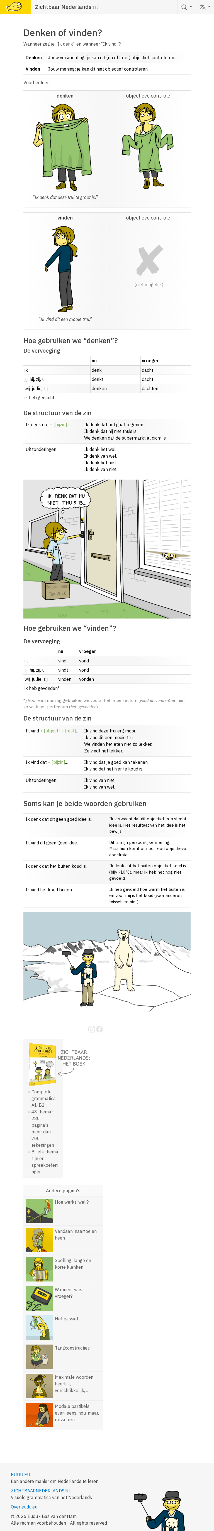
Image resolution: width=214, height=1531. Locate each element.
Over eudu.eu (24, 1507)
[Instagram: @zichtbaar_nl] (92, 1028)
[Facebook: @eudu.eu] (99, 1028)
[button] (205, 7)
